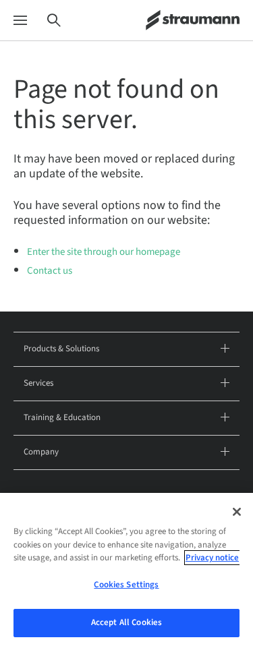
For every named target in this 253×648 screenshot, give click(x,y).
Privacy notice (212, 558)
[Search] (54, 20)
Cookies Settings (126, 585)
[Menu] (20, 20)
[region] (126, 570)
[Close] (237, 512)
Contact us (49, 271)
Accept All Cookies (126, 622)
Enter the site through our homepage (103, 252)
